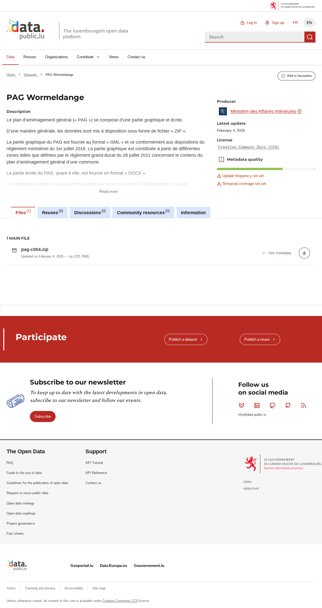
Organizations (56, 57)
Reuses (29, 57)
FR (295, 22)
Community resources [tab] (143, 212)
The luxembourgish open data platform (95, 33)
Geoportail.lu (81, 565)
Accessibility (74, 588)
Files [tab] (23, 212)
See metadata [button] (279, 253)
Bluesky (241, 405)
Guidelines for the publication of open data (37, 483)
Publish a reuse (257, 339)
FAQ (10, 463)
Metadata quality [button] (221, 159)
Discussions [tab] (89, 212)
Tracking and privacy (40, 588)
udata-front (251, 488)
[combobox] (254, 37)
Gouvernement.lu (149, 565)
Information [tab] (193, 212)
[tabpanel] (161, 261)
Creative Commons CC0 (120, 601)
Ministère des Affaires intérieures (263, 111)
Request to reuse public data (27, 493)
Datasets (31, 75)
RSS (303, 405)
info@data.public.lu (252, 415)
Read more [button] (108, 191)
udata (247, 482)
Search (309, 37)
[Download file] (304, 253)
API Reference (96, 473)
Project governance (21, 523)
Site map (98, 588)
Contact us (136, 57)
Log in (252, 22)
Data (10, 57)
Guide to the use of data (24, 473)
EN (309, 22)
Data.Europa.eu (113, 565)
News (114, 57)
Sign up (278, 22)
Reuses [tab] (52, 212)
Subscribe (42, 416)
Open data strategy (20, 503)
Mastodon (272, 405)
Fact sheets (15, 533)
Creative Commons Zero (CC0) (248, 147)
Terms (12, 588)
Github (288, 405)
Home (11, 75)
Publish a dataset (183, 339)
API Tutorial (94, 463)
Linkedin (257, 405)
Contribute (85, 57)
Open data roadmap (21, 513)
